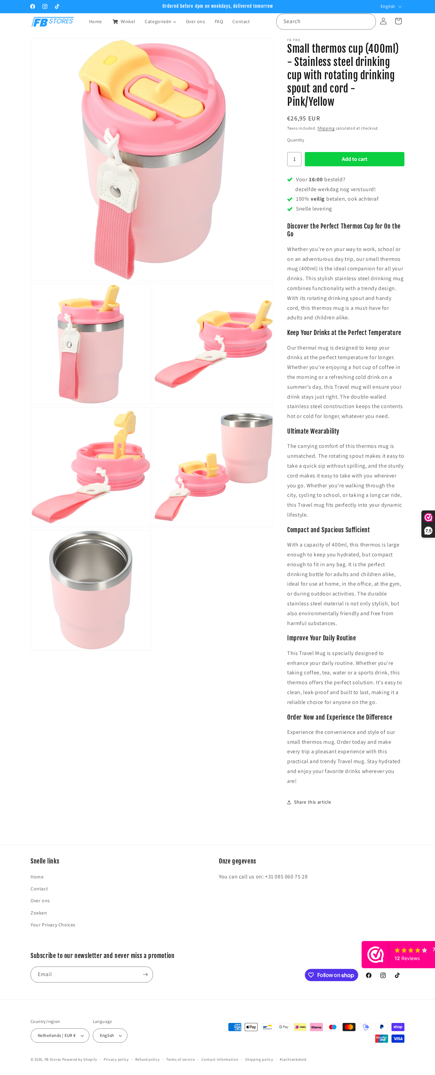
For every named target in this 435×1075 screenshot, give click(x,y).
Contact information (220, 1059)
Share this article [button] (312, 802)
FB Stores (53, 1059)
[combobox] (326, 21)
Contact (39, 889)
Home (37, 877)
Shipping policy (259, 1059)
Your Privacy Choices (53, 925)
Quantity (295, 140)
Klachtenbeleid (293, 1059)
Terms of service (180, 1059)
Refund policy (147, 1059)
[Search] (368, 21)
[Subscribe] (145, 974)
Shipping (326, 128)
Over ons (40, 901)
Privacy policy (116, 1059)
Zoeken (39, 913)
